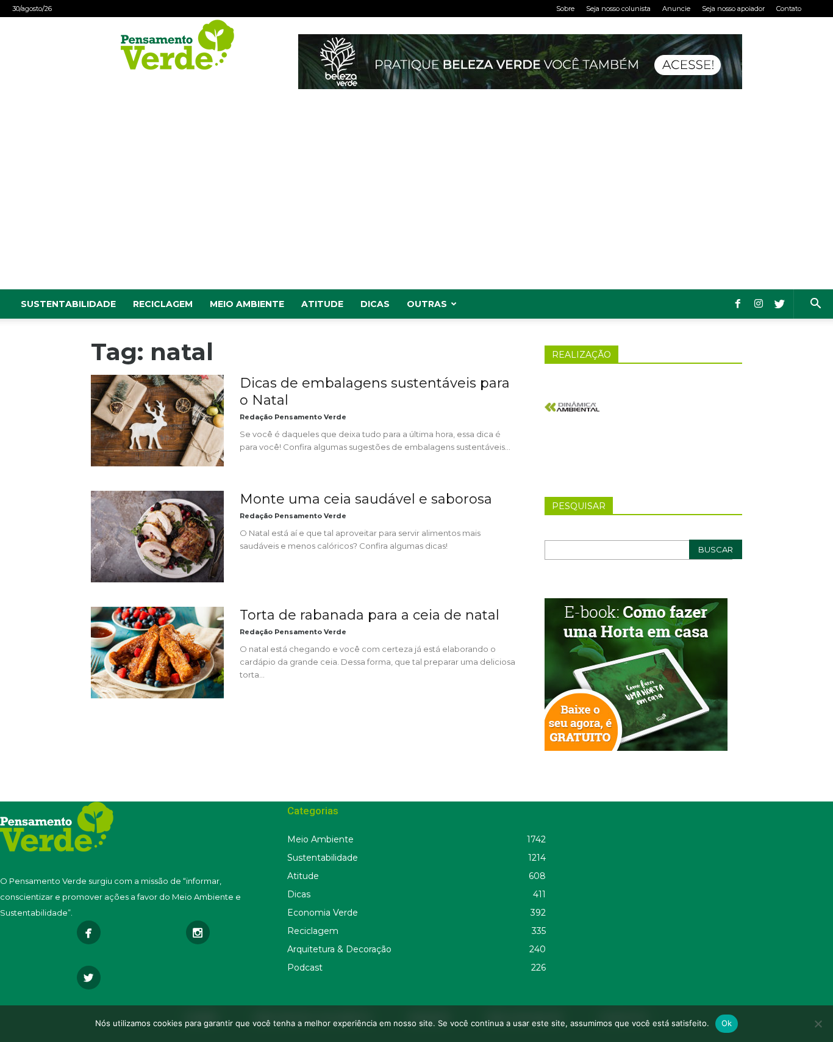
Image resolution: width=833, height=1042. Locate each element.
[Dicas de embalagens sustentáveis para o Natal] (157, 420)
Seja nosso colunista (618, 8)
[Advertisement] (416, 197)
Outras (427, 303)
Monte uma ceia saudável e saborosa (366, 499)
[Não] (818, 1024)
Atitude (322, 303)
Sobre (565, 8)
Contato (788, 8)
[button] (815, 305)
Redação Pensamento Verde (293, 417)
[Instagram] (758, 304)
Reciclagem (163, 303)
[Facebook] (738, 304)
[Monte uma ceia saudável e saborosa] (157, 536)
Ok (726, 1023)
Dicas (375, 303)
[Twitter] (779, 304)
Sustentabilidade (68, 303)
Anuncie (676, 8)
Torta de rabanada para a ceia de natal (369, 615)
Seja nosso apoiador (733, 8)
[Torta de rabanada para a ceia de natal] (157, 652)
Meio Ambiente (247, 303)
